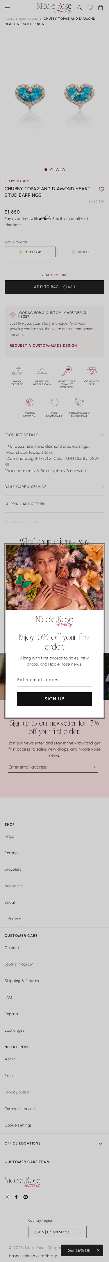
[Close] (97, 550)
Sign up (54, 698)
